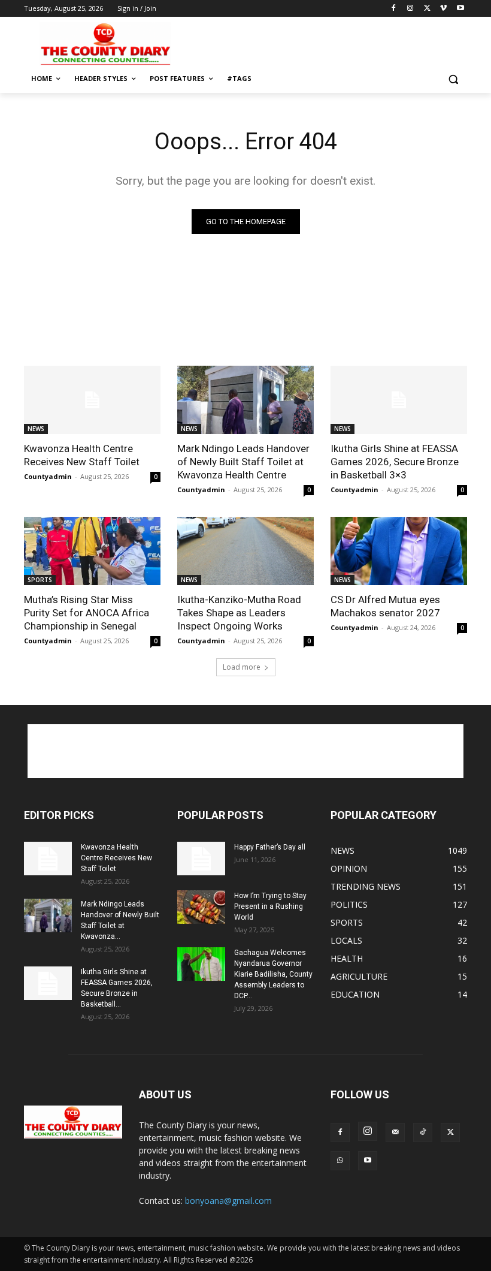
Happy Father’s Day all (269, 847)
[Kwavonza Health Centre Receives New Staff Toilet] (92, 400)
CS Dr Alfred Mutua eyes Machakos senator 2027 (385, 606)
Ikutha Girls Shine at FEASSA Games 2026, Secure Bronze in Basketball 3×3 (395, 461)
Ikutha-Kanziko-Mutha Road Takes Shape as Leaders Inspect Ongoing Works (239, 613)
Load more (241, 667)
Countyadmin (48, 476)
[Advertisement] (327, 43)
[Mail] (395, 1132)
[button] (453, 79)
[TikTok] (422, 1132)
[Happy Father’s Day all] (201, 858)
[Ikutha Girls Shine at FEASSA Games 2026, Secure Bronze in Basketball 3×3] (399, 400)
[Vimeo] (443, 9)
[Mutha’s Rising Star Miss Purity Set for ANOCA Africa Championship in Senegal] (92, 551)
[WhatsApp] (340, 1160)
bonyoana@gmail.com (228, 1200)
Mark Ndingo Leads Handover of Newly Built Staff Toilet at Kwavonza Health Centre (243, 461)
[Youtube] (460, 9)
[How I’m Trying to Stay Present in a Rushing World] (201, 907)
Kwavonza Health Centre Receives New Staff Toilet (82, 455)
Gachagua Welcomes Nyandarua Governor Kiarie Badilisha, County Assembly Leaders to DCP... (273, 974)
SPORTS (40, 580)
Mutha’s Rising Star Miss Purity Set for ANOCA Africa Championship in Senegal (86, 613)
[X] (427, 9)
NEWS (36, 428)
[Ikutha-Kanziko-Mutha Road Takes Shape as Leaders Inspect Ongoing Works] (245, 551)
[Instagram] (410, 9)
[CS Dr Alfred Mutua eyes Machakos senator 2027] (399, 551)
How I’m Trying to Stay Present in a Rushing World (270, 906)
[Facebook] (394, 9)
